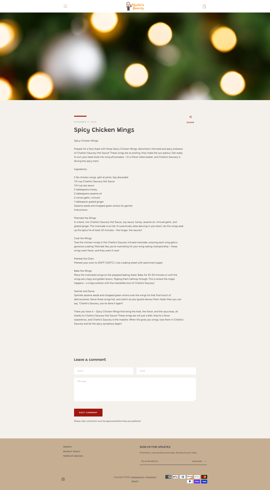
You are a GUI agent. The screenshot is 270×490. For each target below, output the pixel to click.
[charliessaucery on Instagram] (63, 478)
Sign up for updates (155, 447)
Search (67, 447)
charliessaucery (138, 477)
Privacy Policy (71, 451)
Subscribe (197, 461)
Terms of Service (73, 456)
